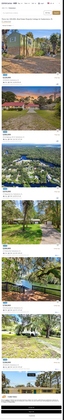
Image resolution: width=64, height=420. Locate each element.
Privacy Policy (12, 402)
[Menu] (59, 3)
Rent (26, 3)
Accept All (31, 407)
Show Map (31, 375)
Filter (48, 13)
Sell (33, 3)
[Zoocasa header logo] (9, 3)
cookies (7, 400)
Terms (4, 402)
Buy (19, 3)
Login (42, 3)
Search (56, 13)
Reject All (31, 412)
